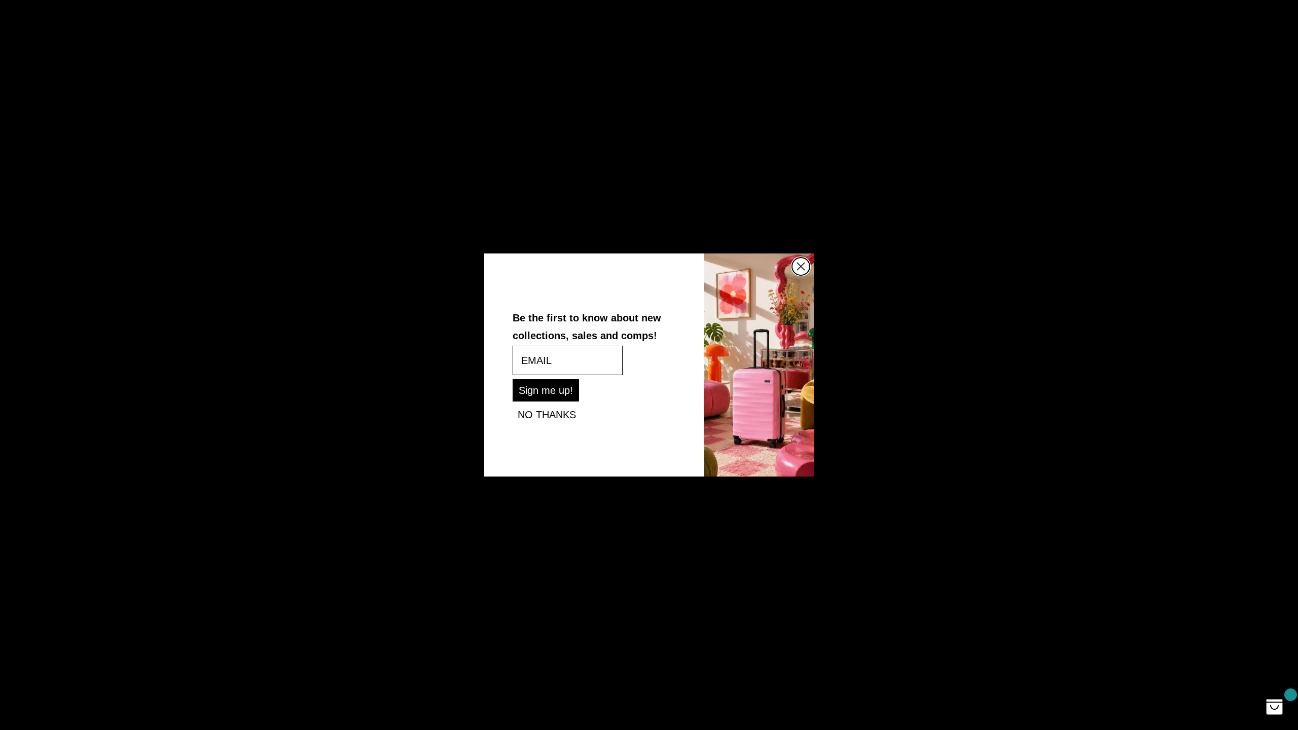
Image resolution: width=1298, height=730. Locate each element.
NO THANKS (547, 415)
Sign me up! (546, 390)
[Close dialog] (801, 266)
